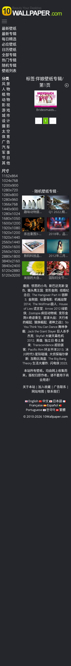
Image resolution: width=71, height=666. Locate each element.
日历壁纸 (9, 49)
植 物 (6, 94)
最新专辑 (9, 33)
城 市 (6, 115)
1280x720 (10, 190)
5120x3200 (11, 275)
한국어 (50, 410)
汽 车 (6, 147)
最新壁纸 (9, 28)
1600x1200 (11, 223)
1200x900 (10, 185)
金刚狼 (33, 299)
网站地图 (38, 391)
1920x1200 (11, 232)
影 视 (6, 105)
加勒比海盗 (38, 358)
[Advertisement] (45, 48)
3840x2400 (11, 265)
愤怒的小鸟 (39, 286)
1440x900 (10, 208)
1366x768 (10, 204)
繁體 (62, 410)
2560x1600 (11, 246)
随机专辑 (9, 65)
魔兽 (26, 286)
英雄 (39, 340)
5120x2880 (11, 270)
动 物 (6, 99)
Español (52, 405)
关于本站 (29, 387)
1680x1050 (11, 218)
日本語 (57, 401)
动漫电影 (46, 299)
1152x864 (10, 175)
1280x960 (10, 199)
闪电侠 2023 (58, 363)
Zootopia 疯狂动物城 (43, 313)
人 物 (6, 89)
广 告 (6, 141)
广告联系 (60, 387)
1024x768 (10, 180)
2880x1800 (11, 256)
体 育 (6, 136)
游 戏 (6, 110)
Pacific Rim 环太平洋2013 (45, 349)
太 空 (6, 131)
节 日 (6, 157)
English (33, 401)
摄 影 (6, 126)
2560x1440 (11, 242)
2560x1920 (11, 251)
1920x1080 (11, 227)
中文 (45, 401)
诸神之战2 (56, 322)
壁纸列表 (9, 70)
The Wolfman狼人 (45, 304)
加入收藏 (44, 387)
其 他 (6, 163)
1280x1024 (11, 213)
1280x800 (10, 194)
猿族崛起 (40, 322)
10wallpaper (34, 10)
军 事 (6, 152)
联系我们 (53, 391)
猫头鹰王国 (35, 290)
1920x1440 (11, 237)
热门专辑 (9, 60)
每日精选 (9, 39)
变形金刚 (51, 290)
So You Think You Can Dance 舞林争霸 (45, 326)
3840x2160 (11, 261)
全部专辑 (9, 54)
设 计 (6, 120)
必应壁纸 (9, 44)
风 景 (6, 83)
